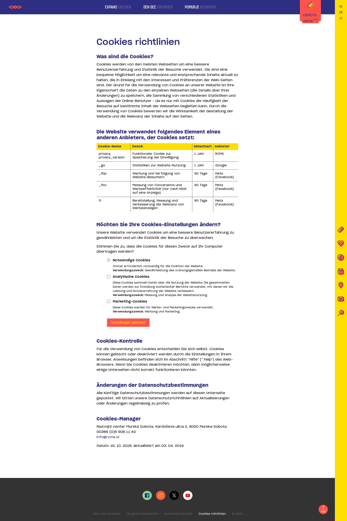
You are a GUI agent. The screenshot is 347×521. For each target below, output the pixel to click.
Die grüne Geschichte (142, 514)
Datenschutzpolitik (178, 514)
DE (340, 18)
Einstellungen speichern (128, 322)
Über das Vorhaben (107, 514)
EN (340, 12)
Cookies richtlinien (212, 514)
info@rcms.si (108, 437)
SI (340, 6)
